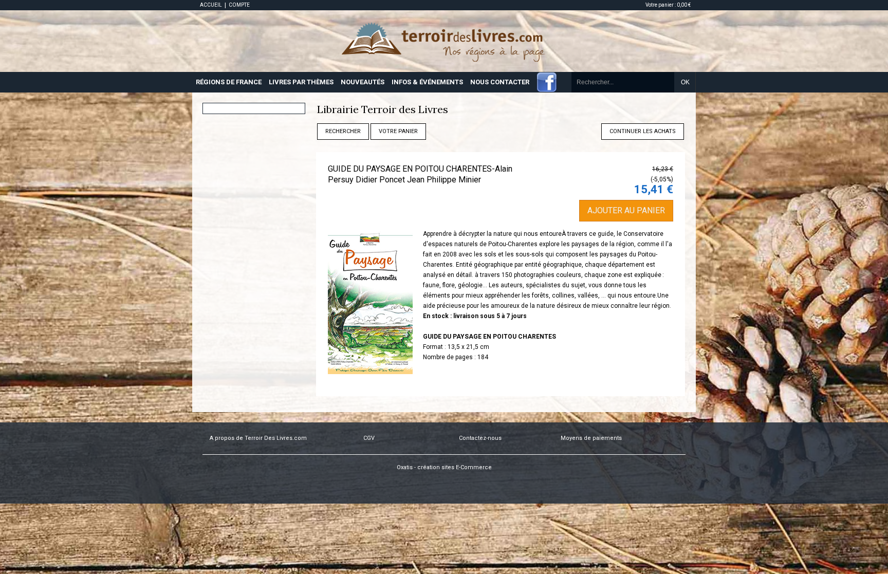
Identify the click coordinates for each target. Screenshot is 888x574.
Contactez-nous (480, 438)
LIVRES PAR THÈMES (301, 82)
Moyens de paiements (591, 438)
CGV (369, 438)
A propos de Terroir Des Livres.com (258, 438)
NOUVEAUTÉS (362, 82)
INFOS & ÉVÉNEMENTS (427, 82)
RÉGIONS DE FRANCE (229, 82)
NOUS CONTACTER (499, 82)
